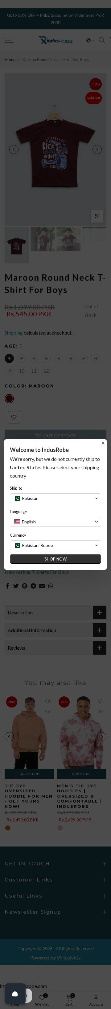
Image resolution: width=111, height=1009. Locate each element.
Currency (18, 535)
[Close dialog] (103, 443)
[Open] (15, 993)
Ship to (16, 488)
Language (18, 511)
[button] (55, 498)
